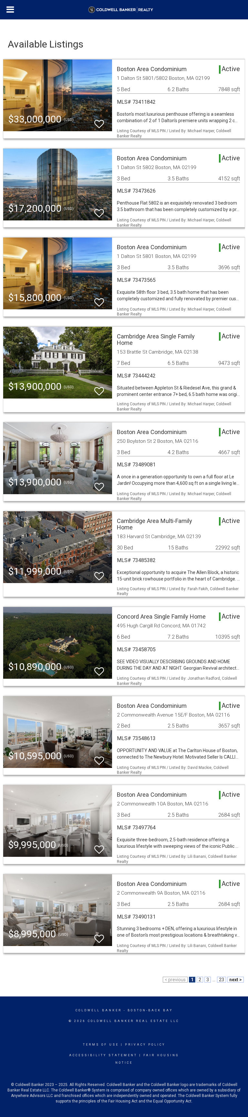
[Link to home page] (124, 9)
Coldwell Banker (99, 1010)
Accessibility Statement (103, 1055)
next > (235, 979)
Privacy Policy (145, 1044)
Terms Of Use (101, 1044)
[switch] (99, 121)
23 (221, 979)
